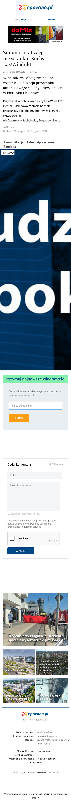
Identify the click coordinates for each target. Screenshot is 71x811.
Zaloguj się (57, 464)
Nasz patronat (43, 751)
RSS (32, 762)
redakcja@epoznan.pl (23, 772)
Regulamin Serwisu (31, 526)
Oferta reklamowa (25, 751)
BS (12, 126)
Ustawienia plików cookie (21, 758)
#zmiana (10, 146)
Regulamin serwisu (46, 758)
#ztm (30, 142)
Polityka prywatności (24, 754)
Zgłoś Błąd (20, 19)
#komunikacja (14, 142)
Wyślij (21, 551)
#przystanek (45, 142)
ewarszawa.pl (35, 794)
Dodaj (19, 417)
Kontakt (52, 19)
